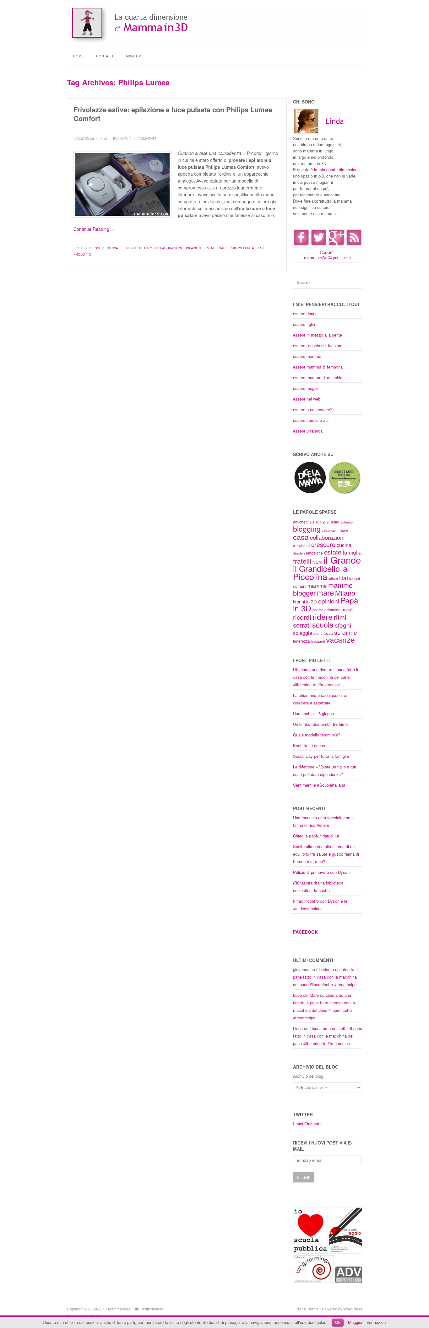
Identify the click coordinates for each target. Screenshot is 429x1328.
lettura (333, 578)
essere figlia (304, 324)
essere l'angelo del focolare (317, 345)
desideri (299, 553)
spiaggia (302, 632)
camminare (339, 530)
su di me (345, 632)
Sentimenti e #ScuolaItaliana (319, 785)
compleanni (301, 545)
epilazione (193, 248)
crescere (323, 544)
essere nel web (306, 399)
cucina (344, 545)
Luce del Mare (306, 995)
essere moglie (305, 388)
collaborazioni (168, 248)
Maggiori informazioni (367, 1322)
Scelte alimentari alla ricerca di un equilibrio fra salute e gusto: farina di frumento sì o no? (326, 853)
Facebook (305, 932)
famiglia (352, 552)
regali (348, 610)
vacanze (340, 639)
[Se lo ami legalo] (345, 1252)
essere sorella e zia (311, 420)
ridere (322, 616)
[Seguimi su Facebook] (301, 244)
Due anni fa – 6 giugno (313, 713)
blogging (307, 528)
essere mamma (307, 356)
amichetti (300, 521)
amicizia (320, 521)
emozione (314, 552)
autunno (346, 522)
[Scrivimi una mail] (327, 261)
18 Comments (145, 138)
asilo (335, 521)
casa (301, 536)
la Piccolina (320, 572)
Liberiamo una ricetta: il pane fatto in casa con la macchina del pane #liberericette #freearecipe (326, 677)
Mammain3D (119, 1308)
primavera (333, 609)
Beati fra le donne (309, 745)
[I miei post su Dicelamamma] (310, 493)
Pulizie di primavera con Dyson (321, 872)
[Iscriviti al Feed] (354, 244)
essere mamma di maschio (317, 377)
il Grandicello (316, 568)
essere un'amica (308, 431)
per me (317, 610)
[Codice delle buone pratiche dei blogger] (348, 1281)
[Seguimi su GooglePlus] (336, 244)
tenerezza (301, 641)
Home (78, 55)
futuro (317, 562)
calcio (326, 530)
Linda (298, 1028)
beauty (145, 248)
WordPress (352, 1308)
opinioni (328, 601)
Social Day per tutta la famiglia (321, 756)
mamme (317, 585)
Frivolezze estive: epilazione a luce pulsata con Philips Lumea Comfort (172, 113)
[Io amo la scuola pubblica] (310, 1252)
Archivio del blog (308, 1076)
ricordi (302, 617)
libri (343, 577)
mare (223, 248)
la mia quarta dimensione (337, 170)
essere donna (105, 248)
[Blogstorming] (313, 1281)
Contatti (104, 55)
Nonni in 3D (305, 601)
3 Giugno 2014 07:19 (90, 138)
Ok (337, 1322)
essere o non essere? (312, 409)
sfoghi (343, 625)
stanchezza (323, 633)
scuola (323, 624)
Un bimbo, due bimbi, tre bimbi (321, 724)
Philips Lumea (242, 248)
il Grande (342, 559)
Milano (345, 593)
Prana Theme (307, 1308)
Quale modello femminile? (316, 735)
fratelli (302, 561)
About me (135, 55)
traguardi (318, 641)
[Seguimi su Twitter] (319, 244)
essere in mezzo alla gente (317, 335)
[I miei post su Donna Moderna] (344, 493)
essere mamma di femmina (318, 367)
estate (211, 248)
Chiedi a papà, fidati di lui (316, 836)
